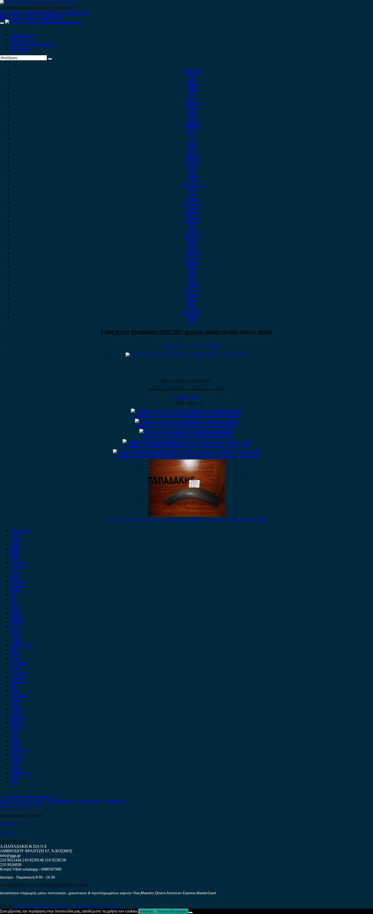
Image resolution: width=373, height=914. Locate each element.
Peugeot (191, 253)
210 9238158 (56, 12)
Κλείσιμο (146, 911)
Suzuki (191, 299)
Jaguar (191, 180)
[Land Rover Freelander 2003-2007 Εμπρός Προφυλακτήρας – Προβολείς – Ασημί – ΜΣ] (186, 451)
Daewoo (191, 121)
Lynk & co (191, 212)
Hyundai (191, 162)
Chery (191, 98)
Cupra (191, 111)
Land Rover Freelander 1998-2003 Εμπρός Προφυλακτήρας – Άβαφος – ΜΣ (186, 446)
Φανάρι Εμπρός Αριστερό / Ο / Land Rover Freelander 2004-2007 (186, 415)
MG (191, 226)
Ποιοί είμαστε (21, 39)
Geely (191, 148)
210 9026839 (77, 12)
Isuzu (191, 166)
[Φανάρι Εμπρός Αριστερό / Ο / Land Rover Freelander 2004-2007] (186, 411)
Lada (192, 194)
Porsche (191, 258)
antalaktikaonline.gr (29, 906)
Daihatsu (191, 125)
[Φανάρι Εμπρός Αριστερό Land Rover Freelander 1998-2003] (186, 421)
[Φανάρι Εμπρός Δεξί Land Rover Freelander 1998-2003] (186, 431)
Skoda (192, 281)
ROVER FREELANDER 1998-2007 (191, 346)
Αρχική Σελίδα (22, 35)
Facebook (8, 824)
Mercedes (191, 221)
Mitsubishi (191, 235)
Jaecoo (191, 175)
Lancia (191, 198)
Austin (191, 79)
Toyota (191, 308)
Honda (191, 157)
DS (191, 134)
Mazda (191, 217)
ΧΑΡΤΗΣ (8, 833)
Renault (191, 262)
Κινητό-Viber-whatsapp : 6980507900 (30, 17)
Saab (191, 271)
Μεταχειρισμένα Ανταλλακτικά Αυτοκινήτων (82, 906)
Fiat (192, 139)
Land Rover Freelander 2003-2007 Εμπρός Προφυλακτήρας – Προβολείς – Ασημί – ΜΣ (186, 456)
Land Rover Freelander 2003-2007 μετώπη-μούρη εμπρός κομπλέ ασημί (186, 331)
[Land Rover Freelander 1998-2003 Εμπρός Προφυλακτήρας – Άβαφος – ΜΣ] (186, 441)
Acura (191, 84)
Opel (191, 244)
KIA (191, 189)
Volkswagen (191, 313)
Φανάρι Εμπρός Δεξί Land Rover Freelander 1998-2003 (186, 436)
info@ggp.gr (10, 855)
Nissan (191, 239)
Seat (191, 276)
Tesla (191, 303)
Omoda (191, 249)
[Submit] (50, 59)
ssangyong (191, 290)
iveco (191, 171)
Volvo (191, 317)
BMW (192, 89)
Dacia (191, 116)
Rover (191, 267)
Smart (191, 285)
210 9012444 (10, 12)
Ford (191, 143)
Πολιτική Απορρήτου (172, 911)
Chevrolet (191, 102)
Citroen (191, 107)
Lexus (191, 207)
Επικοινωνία (20, 48)
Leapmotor (191, 203)
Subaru (191, 294)
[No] (191, 912)
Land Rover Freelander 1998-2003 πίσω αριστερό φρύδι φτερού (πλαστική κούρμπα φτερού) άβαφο (186, 520)
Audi (192, 75)
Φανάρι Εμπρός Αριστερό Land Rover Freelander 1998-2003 (186, 425)
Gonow (191, 153)
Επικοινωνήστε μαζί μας (20, 806)
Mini (191, 230)
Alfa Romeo (191, 70)
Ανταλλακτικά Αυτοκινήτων (32, 44)
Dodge (191, 130)
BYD (191, 93)
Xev (191, 322)
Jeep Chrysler (191, 185)
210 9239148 (33, 12)
